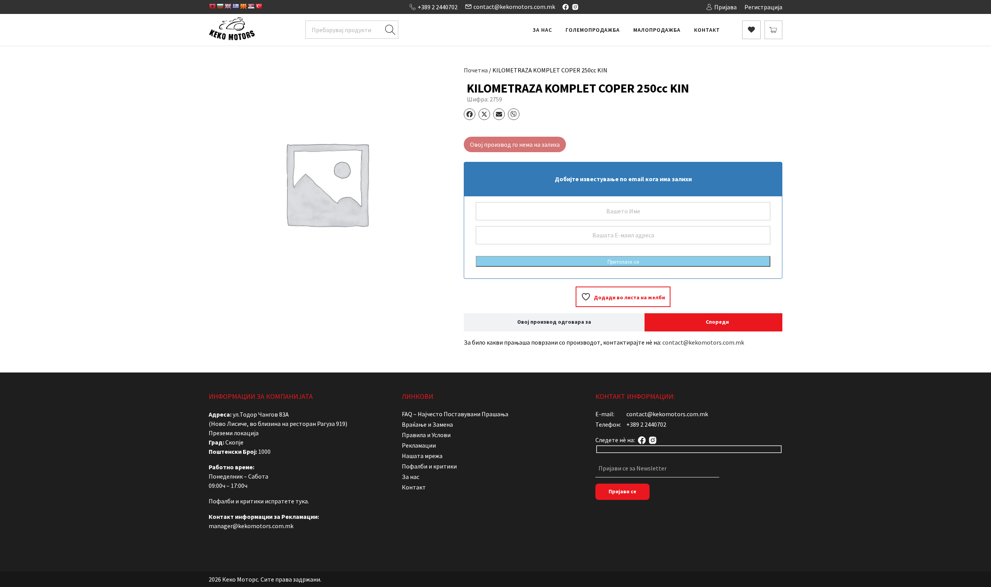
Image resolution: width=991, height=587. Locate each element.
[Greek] (235, 6)
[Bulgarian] (219, 6)
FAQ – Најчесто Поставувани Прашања (455, 414)
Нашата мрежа (422, 456)
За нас (542, 29)
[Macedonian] (243, 6)
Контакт (707, 29)
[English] (227, 6)
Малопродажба (657, 29)
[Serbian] (250, 6)
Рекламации (419, 445)
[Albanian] (212, 6)
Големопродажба (593, 29)
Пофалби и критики (429, 466)
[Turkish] (258, 6)
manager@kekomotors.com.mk (251, 526)
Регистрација (763, 7)
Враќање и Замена (427, 424)
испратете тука (286, 501)
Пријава (725, 7)
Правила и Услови (426, 435)
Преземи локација (234, 433)
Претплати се (623, 262)
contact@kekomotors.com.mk (514, 6)
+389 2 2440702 (438, 7)
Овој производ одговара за (554, 321)
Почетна (476, 70)
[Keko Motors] (232, 30)
